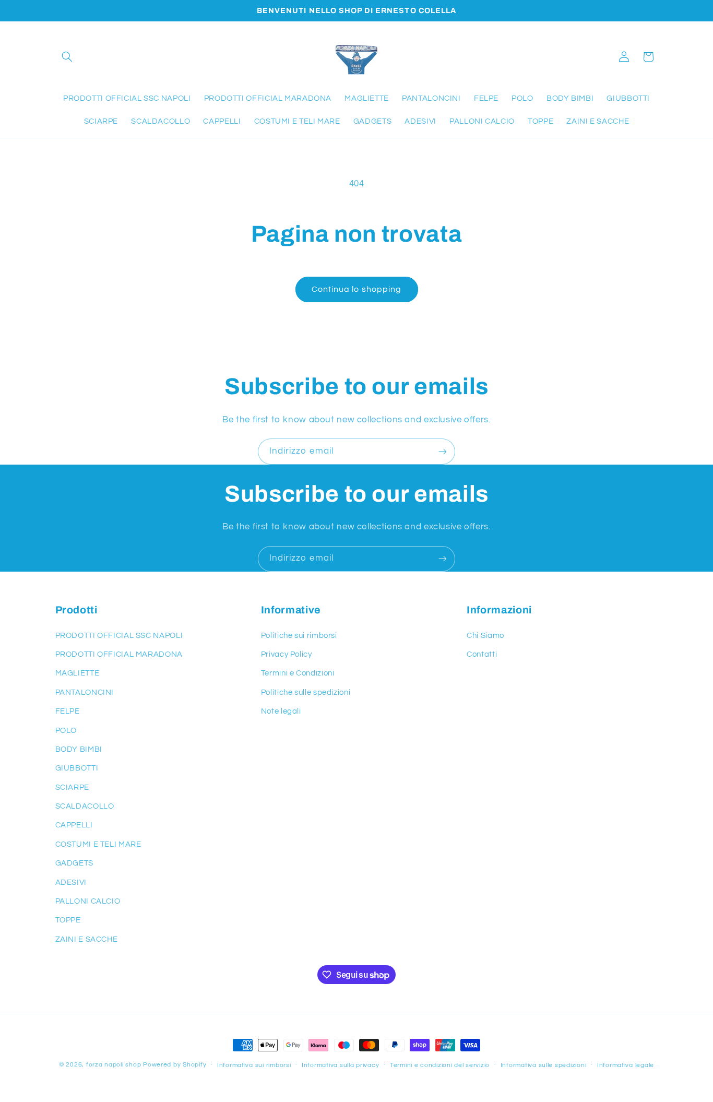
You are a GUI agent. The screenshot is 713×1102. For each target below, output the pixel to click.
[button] (67, 57)
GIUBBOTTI (77, 768)
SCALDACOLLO (84, 806)
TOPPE (68, 920)
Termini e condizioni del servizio (440, 1065)
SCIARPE (72, 787)
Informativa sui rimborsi (254, 1065)
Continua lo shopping (356, 289)
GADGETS (74, 863)
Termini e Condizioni (298, 673)
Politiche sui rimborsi (299, 635)
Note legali (281, 711)
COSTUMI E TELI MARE (98, 844)
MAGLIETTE (77, 673)
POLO (66, 730)
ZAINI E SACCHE (86, 939)
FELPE (67, 711)
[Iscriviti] (443, 451)
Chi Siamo (485, 635)
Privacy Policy (286, 654)
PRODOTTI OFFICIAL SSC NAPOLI (119, 635)
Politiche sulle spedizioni (305, 692)
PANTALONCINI (84, 692)
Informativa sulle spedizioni (544, 1065)
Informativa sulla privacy (340, 1065)
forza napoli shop (113, 1065)
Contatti (482, 654)
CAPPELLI (74, 825)
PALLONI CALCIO (88, 901)
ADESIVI (71, 882)
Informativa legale (625, 1065)
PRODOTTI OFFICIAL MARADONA (119, 654)
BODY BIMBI (78, 749)
